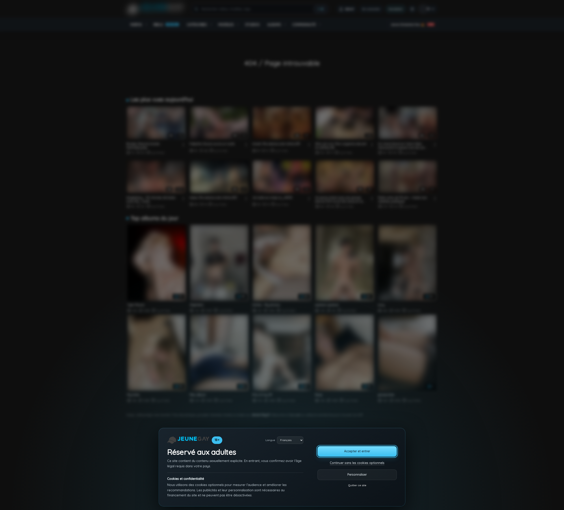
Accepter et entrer (357, 451)
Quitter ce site (357, 485)
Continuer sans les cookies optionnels (357, 463)
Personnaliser (357, 475)
